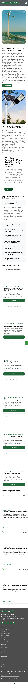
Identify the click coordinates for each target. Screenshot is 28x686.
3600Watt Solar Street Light (11, 400)
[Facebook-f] (2, 623)
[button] (26, 3)
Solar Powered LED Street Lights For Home (13, 437)
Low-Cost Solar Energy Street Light (13, 326)
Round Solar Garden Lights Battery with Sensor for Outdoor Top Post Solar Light (13, 289)
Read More (8, 189)
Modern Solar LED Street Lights (11, 473)
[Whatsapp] (8, 623)
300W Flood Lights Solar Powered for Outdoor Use (13, 362)
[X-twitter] (5, 623)
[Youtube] (11, 623)
